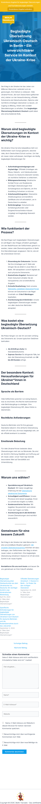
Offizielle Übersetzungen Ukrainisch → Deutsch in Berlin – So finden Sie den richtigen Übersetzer (29, 583)
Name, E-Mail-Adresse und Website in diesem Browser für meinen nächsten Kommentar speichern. (18, 726)
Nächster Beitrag (20, 648)
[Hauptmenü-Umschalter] (35, 19)
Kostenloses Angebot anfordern (20, 9)
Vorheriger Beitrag (20, 643)
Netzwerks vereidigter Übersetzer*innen (23, 289)
